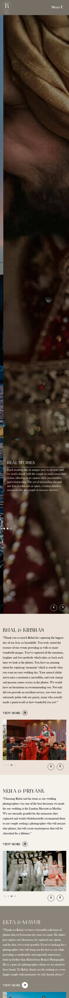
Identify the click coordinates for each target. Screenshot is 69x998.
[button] (4, 528)
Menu (56, 7)
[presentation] (53, 607)
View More (12, 713)
